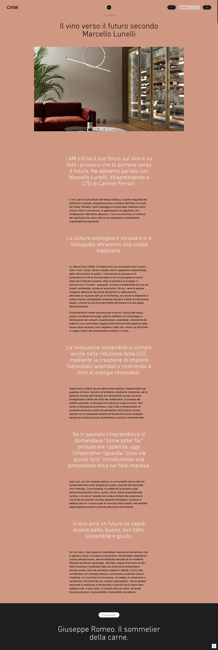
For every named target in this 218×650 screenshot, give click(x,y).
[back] (109, 7)
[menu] (207, 7)
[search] (181, 7)
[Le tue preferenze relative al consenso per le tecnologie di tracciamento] (214, 646)
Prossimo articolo (109, 615)
